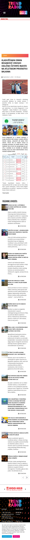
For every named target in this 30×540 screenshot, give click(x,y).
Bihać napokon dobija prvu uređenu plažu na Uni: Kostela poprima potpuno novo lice (17, 377)
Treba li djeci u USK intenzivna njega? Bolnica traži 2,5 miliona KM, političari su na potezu (18, 329)
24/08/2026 (23, 276)
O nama (18, 514)
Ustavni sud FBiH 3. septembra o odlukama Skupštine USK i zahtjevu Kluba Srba (17, 207)
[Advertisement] (15, 36)
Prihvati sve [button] (16, 536)
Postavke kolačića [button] (7, 536)
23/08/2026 (23, 299)
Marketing (18, 512)
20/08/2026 (23, 371)
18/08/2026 (23, 452)
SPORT (5, 55)
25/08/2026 (23, 226)
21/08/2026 (23, 323)
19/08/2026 (23, 428)
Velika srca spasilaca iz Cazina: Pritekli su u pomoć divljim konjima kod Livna (17, 282)
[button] (4, 13)
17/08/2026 (23, 473)
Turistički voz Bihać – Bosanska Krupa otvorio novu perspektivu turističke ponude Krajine (18, 232)
